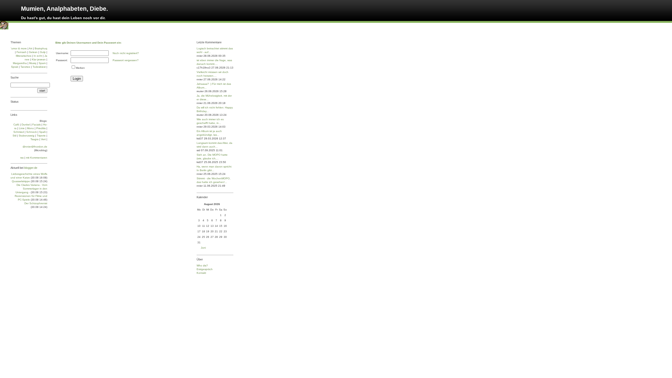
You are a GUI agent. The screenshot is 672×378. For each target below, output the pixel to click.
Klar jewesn (39, 59)
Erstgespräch (205, 269)
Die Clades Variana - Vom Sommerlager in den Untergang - (31, 188)
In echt (38, 55)
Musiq (32, 63)
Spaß (42, 131)
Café (16, 124)
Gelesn (33, 52)
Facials (36, 124)
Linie (22, 128)
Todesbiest (39, 66)
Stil (14, 135)
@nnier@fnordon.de (35, 146)
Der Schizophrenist (35, 203)
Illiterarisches (23, 55)
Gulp (43, 52)
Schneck (31, 131)
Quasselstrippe (21, 181)
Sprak (14, 66)
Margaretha (20, 63)
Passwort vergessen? (126, 60)
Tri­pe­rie (41, 135)
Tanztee (25, 66)
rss (22, 157)
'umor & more (19, 48)
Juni (203, 247)
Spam (42, 63)
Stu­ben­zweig (26, 135)
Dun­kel (26, 124)
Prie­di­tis (41, 128)
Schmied (18, 131)
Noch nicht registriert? (126, 53)
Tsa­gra (34, 139)
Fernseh (22, 52)
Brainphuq (41, 48)
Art (30, 48)
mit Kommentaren (36, 157)
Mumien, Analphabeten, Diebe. (64, 8)
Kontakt (201, 272)
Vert (43, 139)
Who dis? (202, 265)
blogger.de (30, 167)
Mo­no (30, 128)
